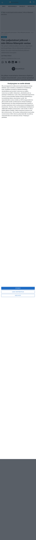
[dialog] (18, 270)
